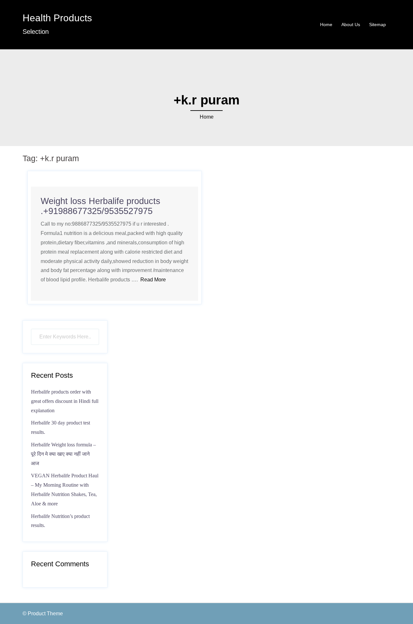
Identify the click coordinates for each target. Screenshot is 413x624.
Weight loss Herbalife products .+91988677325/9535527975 (100, 206)
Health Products (57, 18)
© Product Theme (43, 613)
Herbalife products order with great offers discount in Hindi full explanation (64, 401)
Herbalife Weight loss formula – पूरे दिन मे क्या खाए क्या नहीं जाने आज (63, 454)
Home (326, 24)
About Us (350, 24)
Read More (153, 279)
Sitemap (377, 24)
